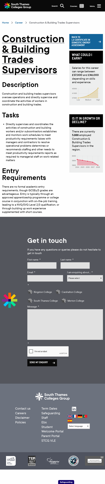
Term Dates (49, 408)
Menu (92, 6)
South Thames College (46, 300)
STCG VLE (48, 440)
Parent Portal (50, 436)
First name (33, 259)
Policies (20, 422)
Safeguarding (50, 413)
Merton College (76, 300)
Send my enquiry (39, 362)
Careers (20, 413)
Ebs (44, 422)
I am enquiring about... (80, 272)
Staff (44, 418)
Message (33, 306)
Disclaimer (22, 418)
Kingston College (43, 292)
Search (55, 6)
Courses (74, 6)
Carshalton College (72, 292)
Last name (67, 259)
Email (31, 272)
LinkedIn (74, 408)
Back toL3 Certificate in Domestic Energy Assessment (81, 41)
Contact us (22, 408)
